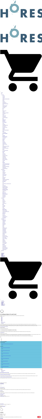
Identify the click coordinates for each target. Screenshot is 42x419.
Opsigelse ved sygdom (5, 158)
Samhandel (4, 239)
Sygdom (3, 152)
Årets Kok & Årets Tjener (5, 216)
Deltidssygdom (4, 153)
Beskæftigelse (4, 206)
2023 (1, 319)
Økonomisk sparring (4, 249)
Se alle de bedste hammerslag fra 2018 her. (4, 326)
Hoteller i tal (4, 200)
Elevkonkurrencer (4, 215)
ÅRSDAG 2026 (2, 256)
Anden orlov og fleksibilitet (5, 117)
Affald (3, 182)
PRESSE (2, 254)
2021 (1, 318)
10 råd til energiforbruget (5, 188)
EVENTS (2, 255)
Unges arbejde (4, 107)
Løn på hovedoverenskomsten (5, 150)
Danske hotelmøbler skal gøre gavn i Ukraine (4, 372)
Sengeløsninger (4, 240)
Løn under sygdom (4, 157)
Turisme (3, 207)
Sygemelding (4, 160)
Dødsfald (3, 161)
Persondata (4, 151)
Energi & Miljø (4, 181)
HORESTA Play (4, 212)
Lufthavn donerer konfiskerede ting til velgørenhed (5, 374)
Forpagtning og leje (4, 175)
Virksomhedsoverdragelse (5, 105)
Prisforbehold (4, 178)
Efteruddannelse (4, 165)
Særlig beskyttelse (4, 116)
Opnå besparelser (4, 185)
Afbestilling (4, 171)
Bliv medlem (1, 390)
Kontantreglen (4, 205)
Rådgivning (4, 244)
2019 (1, 317)
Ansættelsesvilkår (4, 132)
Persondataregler (4, 177)
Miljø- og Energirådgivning (5, 247)
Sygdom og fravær (4, 115)
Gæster (3, 176)
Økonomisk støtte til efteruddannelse (6, 166)
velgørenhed (2, 371)
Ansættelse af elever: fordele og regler (6, 163)
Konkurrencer (4, 213)
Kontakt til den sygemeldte (5, 155)
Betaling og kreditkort (4, 174)
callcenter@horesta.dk (2, 396)
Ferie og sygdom (4, 154)
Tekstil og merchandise (5, 242)
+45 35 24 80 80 (1, 383)
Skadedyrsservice (4, 241)
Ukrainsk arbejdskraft (4, 106)
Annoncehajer (4, 173)
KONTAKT (2, 253)
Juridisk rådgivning (4, 246)
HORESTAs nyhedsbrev (5, 210)
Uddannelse (4, 162)
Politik (3, 204)
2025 (1, 320)
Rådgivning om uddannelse (5, 248)
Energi (3, 184)
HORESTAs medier (4, 209)
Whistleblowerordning (5, 180)
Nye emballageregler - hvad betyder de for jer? (7, 183)
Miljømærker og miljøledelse (5, 187)
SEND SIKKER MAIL (2, 387)
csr (1, 322)
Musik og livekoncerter (5, 235)
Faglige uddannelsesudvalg (5, 168)
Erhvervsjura (4, 170)
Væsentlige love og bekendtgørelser (6, 179)
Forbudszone (4, 208)
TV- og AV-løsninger (4, 243)
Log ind (1, 412)
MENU (2, 92)
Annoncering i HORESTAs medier (6, 211)
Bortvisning (4, 141)
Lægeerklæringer (4, 156)
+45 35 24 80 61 (2, 403)
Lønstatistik (4, 135)
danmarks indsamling (3, 370)
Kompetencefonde (4, 167)
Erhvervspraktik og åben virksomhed (6, 164)
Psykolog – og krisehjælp (5, 238)
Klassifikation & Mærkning (5, 189)
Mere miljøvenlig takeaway (5, 186)
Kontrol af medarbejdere (5, 133)
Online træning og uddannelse (5, 236)
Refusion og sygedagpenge (5, 159)
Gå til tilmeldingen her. (2, 332)
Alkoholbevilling (4, 172)
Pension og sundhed (4, 237)
